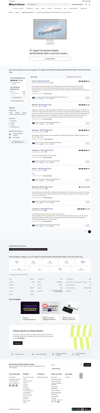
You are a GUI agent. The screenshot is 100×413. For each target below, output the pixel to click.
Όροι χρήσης (54, 377)
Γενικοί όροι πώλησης (56, 379)
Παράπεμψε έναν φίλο (42, 377)
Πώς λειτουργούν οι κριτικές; (18, 100)
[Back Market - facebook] (13, 385)
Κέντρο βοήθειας (27, 392)
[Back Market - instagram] (10, 385)
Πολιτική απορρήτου (56, 381)
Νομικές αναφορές (55, 390)
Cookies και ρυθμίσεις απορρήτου (56, 383)
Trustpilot (67, 377)
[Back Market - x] (16, 385)
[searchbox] (49, 4)
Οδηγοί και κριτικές (27, 394)
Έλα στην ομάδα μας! (14, 383)
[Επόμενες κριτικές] (89, 231)
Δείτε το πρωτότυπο (48, 93)
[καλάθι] (89, 4)
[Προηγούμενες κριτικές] (85, 231)
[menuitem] (29, 8)
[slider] (10, 114)
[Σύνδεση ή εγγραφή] (86, 4)
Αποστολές (25, 387)
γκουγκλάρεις (21, 338)
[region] (50, 312)
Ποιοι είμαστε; (12, 377)
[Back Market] (17, 4)
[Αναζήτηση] (28, 4)
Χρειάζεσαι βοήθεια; (77, 4)
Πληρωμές (25, 384)
